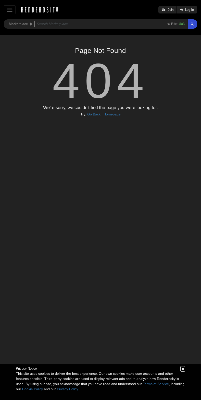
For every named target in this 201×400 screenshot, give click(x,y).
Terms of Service (156, 384)
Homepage (112, 114)
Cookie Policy (32, 389)
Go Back (93, 114)
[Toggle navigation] (10, 9)
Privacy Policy (67, 389)
